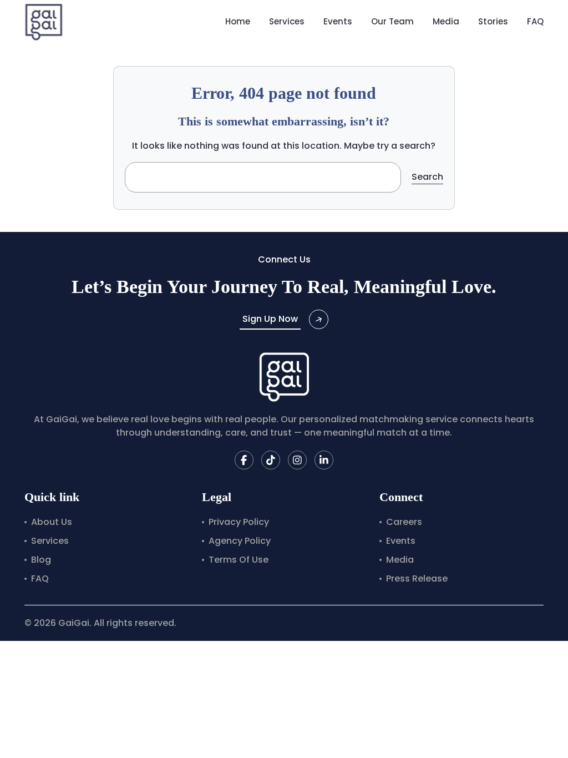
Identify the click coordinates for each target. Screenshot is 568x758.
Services (287, 21)
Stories (493, 21)
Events (337, 21)
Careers (404, 522)
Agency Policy (240, 540)
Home (237, 21)
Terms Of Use (238, 559)
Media (446, 21)
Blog (41, 559)
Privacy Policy (239, 522)
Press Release (417, 578)
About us (51, 522)
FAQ (535, 21)
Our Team (392, 21)
